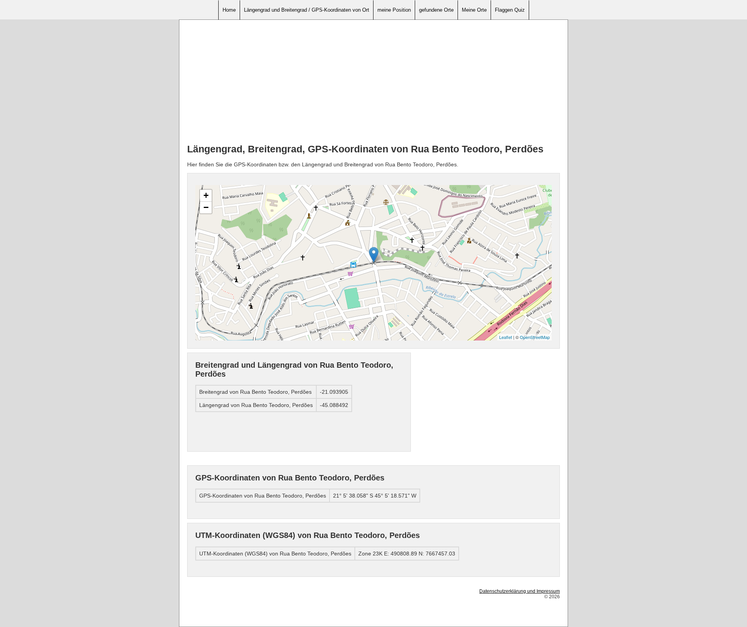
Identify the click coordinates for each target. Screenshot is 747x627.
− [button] (206, 207)
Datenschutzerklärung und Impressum (519, 591)
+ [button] (206, 195)
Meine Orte (474, 10)
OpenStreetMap (535, 337)
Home (229, 10)
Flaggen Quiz (510, 10)
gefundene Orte (436, 10)
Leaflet (505, 337)
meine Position (394, 10)
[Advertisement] (373, 82)
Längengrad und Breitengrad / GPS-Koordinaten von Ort (306, 10)
